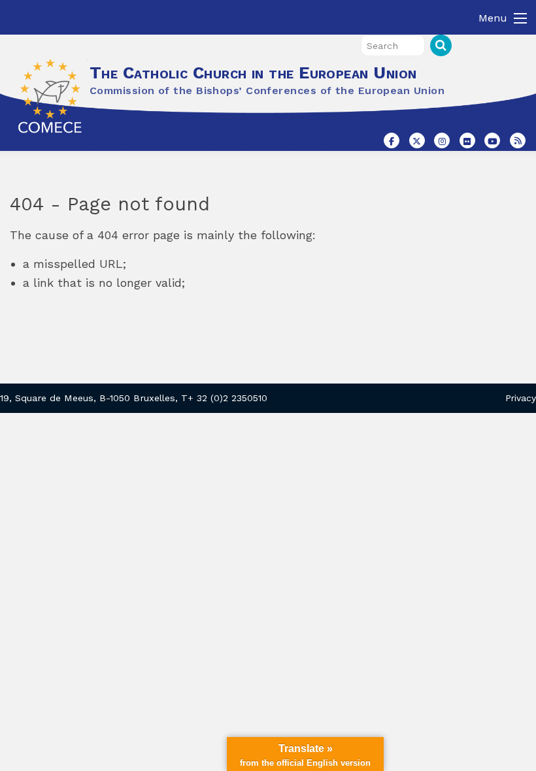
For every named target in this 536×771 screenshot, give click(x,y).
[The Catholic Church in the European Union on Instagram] (442, 140)
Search (441, 45)
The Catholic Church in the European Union (253, 72)
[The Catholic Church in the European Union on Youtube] (492, 140)
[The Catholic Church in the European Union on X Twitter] (417, 140)
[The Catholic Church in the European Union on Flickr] (467, 140)
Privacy (520, 398)
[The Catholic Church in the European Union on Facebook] (391, 140)
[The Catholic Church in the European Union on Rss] (518, 140)
